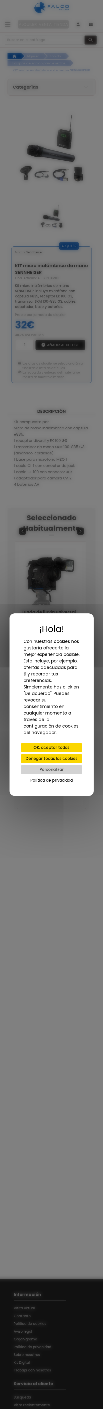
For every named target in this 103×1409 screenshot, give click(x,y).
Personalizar (52, 769)
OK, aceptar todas (52, 747)
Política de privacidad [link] (51, 780)
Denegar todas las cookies (52, 758)
